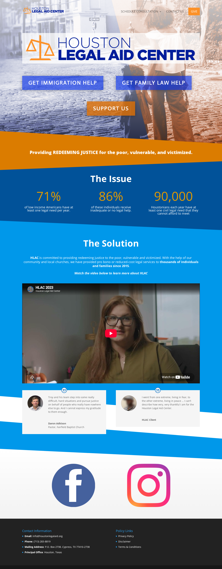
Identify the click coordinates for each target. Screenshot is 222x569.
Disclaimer (124, 541)
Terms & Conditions (129, 547)
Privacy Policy (126, 536)
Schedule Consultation (139, 11)
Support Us (111, 108)
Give (194, 11)
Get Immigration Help (62, 82)
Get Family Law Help (153, 82)
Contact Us (175, 11)
